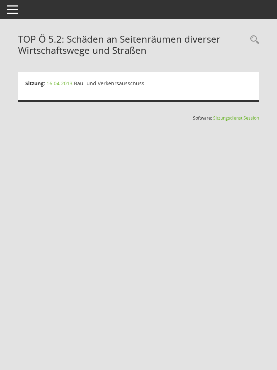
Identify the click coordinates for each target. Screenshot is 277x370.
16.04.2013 (59, 83)
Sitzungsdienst (236, 118)
